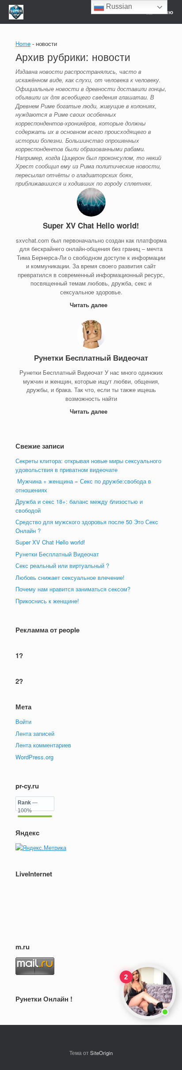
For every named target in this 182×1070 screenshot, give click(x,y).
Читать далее (89, 305)
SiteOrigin (101, 1052)
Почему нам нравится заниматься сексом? (72, 589)
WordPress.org (34, 757)
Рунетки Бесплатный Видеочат (57, 554)
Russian (118, 6)
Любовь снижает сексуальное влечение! (70, 577)
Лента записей (34, 733)
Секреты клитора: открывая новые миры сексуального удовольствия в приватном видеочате (88, 465)
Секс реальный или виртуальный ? (62, 565)
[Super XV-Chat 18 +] (16, 12)
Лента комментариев (43, 745)
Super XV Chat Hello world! (50, 542)
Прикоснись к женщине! (47, 601)
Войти (23, 721)
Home (22, 43)
